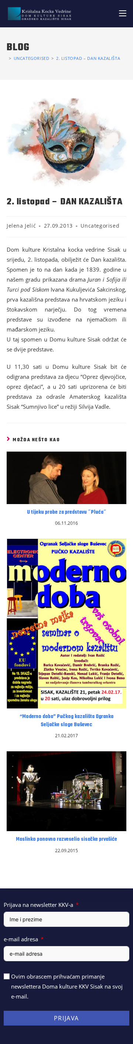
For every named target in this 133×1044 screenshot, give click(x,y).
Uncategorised (100, 225)
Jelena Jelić (21, 225)
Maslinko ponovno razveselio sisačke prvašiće (66, 840)
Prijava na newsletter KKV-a (38, 904)
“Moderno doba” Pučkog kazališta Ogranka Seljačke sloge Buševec (66, 721)
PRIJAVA (66, 1018)
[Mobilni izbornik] (122, 13)
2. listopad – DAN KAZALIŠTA (88, 58)
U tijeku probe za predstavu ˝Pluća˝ (66, 513)
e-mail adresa (21, 939)
